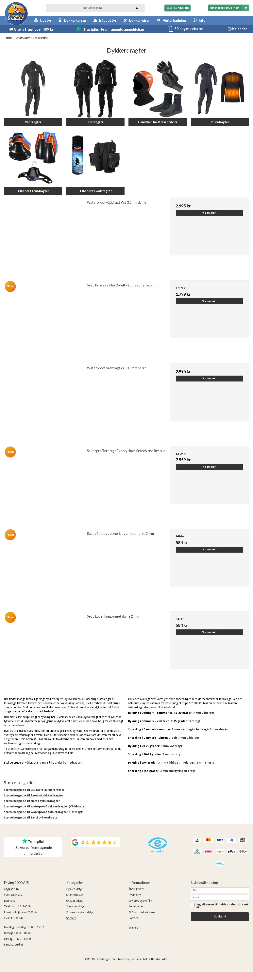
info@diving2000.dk (25, 912)
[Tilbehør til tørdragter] (33, 158)
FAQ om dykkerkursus (141, 912)
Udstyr (45, 20)
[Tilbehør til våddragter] (95, 158)
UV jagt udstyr (74, 900)
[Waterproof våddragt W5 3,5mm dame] (45, 237)
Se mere (71, 918)
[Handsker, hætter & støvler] (157, 89)
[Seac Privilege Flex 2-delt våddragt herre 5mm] (45, 319)
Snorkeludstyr (74, 894)
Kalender (239, 29)
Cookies (133, 918)
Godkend (220, 916)
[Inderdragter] (220, 89)
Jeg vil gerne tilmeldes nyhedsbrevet (222, 904)
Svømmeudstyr (75, 906)
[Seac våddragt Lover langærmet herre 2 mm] (45, 568)
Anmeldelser (135, 906)
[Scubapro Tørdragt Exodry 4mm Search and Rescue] (45, 485)
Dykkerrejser (139, 20)
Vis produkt (209, 213)
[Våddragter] (33, 89)
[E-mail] (220, 897)
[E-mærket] (157, 851)
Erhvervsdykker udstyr (79, 912)
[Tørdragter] (95, 89)
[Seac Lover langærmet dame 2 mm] (45, 650)
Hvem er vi (134, 894)
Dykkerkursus (75, 20)
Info (202, 20)
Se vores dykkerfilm (140, 900)
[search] (137, 7)
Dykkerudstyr (74, 889)
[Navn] (220, 890)
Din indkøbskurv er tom (224, 8)
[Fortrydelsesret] (170, 31)
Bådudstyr (107, 20)
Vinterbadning (174, 20)
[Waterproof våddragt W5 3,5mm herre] (45, 402)
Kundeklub (180, 7)
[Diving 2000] (16, 13)
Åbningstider (136, 889)
